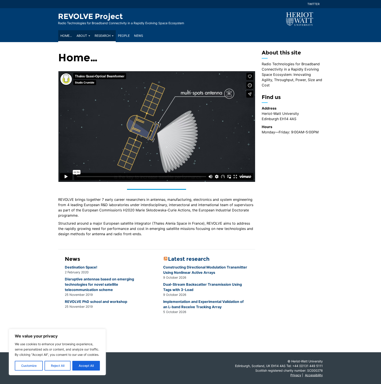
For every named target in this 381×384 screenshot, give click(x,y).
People (124, 35)
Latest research (188, 259)
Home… (66, 35)
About (82, 35)
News (138, 35)
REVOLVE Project (90, 16)
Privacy (295, 375)
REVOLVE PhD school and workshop (96, 301)
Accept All (86, 365)
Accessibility (314, 375)
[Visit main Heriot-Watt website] (299, 19)
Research (103, 35)
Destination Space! (81, 267)
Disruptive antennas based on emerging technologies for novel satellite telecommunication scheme (99, 284)
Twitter (313, 4)
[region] (57, 352)
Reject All (57, 365)
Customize (29, 365)
